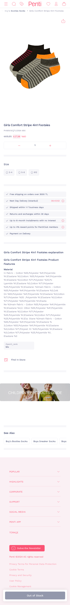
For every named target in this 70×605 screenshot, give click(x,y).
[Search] (14, 4)
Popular (14, 471)
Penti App (15, 522)
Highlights (16, 481)
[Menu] (6, 4)
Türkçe (13, 532)
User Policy (15, 580)
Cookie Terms (16, 569)
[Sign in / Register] (56, 4)
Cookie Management (20, 586)
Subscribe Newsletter (29, 548)
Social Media (17, 512)
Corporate (16, 491)
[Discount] (21, 4)
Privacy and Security (20, 575)
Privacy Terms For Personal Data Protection (32, 564)
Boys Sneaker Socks (44, 441)
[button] (30, 116)
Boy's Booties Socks (15, 11)
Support (14, 502)
